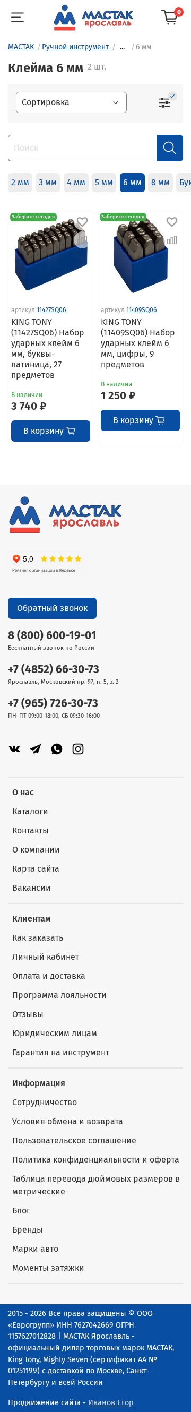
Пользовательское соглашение (74, 1140)
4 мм (76, 182)
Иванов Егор (111, 1402)
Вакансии (31, 888)
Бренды (27, 1230)
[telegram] (35, 748)
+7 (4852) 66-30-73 (53, 669)
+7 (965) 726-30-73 (53, 703)
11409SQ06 (141, 310)
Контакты (30, 830)
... (122, 47)
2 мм (20, 182)
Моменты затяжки (48, 1268)
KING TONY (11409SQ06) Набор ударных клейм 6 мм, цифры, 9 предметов (138, 343)
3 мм (48, 182)
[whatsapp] (56, 748)
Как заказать (37, 938)
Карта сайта (35, 869)
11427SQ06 (51, 310)
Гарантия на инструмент (60, 1052)
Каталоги (30, 811)
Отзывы (28, 1014)
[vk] (14, 748)
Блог (21, 1211)
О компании (36, 850)
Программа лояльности (59, 995)
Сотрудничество (44, 1102)
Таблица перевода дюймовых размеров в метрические (96, 1185)
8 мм (160, 182)
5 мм (104, 182)
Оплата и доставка (48, 976)
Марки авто (35, 1249)
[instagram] (78, 748)
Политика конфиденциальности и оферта (95, 1160)
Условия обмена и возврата (67, 1121)
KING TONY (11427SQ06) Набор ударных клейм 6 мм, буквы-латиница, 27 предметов (47, 348)
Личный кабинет (45, 957)
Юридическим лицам (54, 1033)
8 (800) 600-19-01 (52, 635)
